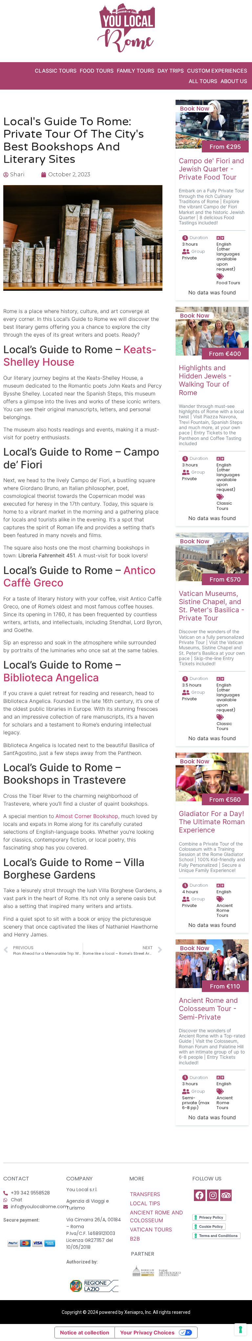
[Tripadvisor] (226, 1195)
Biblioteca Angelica (51, 677)
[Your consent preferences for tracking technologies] (240, 1329)
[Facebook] (199, 1195)
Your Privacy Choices (147, 1332)
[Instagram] (213, 1195)
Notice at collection (84, 1332)
